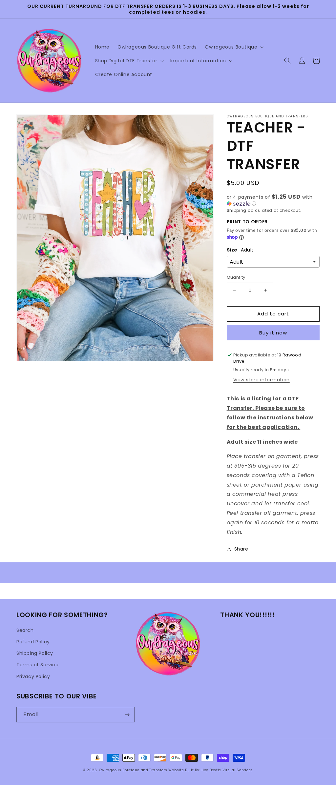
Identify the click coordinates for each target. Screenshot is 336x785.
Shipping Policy (34, 653)
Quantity (236, 277)
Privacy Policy (33, 676)
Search (25, 630)
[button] (233, 47)
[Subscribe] (127, 714)
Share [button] (241, 549)
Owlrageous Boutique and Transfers (133, 770)
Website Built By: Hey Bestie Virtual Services (210, 770)
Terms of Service (37, 664)
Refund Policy (33, 641)
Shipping (237, 210)
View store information (261, 379)
